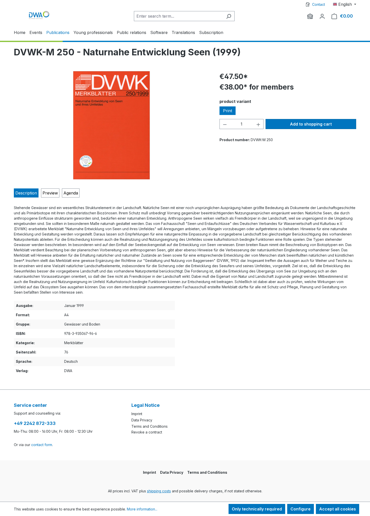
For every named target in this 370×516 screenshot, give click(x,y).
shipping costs (159, 491)
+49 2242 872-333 (35, 423)
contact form (41, 445)
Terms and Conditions (149, 426)
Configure (300, 508)
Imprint (136, 414)
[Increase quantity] (258, 124)
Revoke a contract (146, 432)
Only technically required (257, 508)
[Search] (229, 16)
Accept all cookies (337, 508)
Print (227, 110)
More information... (142, 509)
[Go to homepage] (39, 15)
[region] (111, 125)
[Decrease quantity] (224, 124)
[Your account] (322, 16)
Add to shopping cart (311, 124)
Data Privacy (141, 420)
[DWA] (310, 16)
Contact (318, 4)
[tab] (26, 192)
